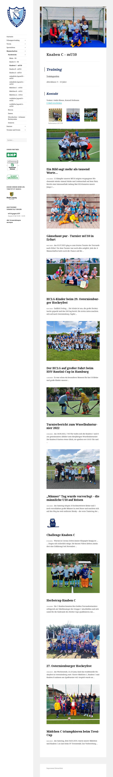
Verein (9, 44)
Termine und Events (13, 130)
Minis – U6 (12, 58)
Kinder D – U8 (14, 62)
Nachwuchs (12, 55)
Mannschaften (12, 51)
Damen (10, 113)
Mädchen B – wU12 (15, 91)
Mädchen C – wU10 (15, 88)
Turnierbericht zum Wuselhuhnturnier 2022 (72, 426)
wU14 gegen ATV (14, 214)
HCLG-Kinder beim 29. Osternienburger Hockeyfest (73, 300)
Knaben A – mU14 (15, 73)
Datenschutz (59, 768)
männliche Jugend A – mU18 (16, 83)
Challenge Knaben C (61, 535)
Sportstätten (11, 47)
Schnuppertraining (13, 40)
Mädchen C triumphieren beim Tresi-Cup (73, 733)
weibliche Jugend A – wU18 (16, 105)
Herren (10, 110)
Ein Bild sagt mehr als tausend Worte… (68, 171)
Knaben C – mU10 (15, 65)
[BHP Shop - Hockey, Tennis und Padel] (12, 155)
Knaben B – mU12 (15, 69)
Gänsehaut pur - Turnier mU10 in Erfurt (70, 237)
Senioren (11, 123)
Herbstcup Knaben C (61, 600)
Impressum (50, 768)
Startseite (10, 37)
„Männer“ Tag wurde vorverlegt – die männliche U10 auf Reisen (73, 498)
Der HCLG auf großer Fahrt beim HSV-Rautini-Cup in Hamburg (70, 369)
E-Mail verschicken (54, 103)
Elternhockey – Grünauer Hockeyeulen (16, 118)
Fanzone (9, 126)
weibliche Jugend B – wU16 (16, 99)
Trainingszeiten (53, 76)
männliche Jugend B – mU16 (16, 77)
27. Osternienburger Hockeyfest (69, 666)
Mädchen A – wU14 (15, 95)
